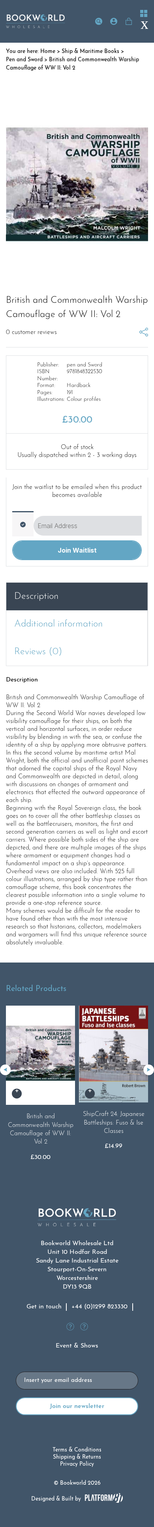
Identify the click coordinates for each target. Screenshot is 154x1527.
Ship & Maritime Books (90, 52)
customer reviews (31, 332)
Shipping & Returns (77, 1457)
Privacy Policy (77, 1464)
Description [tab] (36, 596)
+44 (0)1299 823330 (99, 1307)
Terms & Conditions (77, 1450)
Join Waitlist (77, 550)
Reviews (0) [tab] (38, 652)
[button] (148, 1070)
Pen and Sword (24, 60)
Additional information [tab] (58, 624)
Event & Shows (77, 1346)
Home (47, 52)
